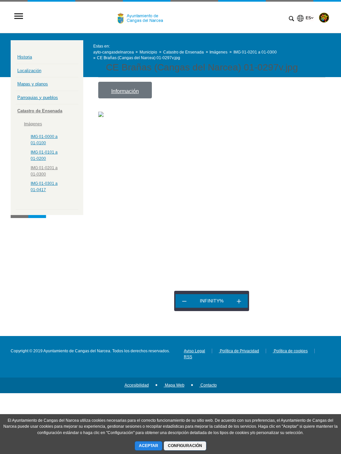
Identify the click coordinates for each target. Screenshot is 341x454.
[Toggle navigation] (19, 17)
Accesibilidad (137, 385)
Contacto (208, 385)
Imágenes (33, 124)
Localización (29, 70)
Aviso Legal (194, 351)
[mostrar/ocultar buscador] (291, 19)
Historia (24, 57)
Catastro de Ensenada (39, 110)
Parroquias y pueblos (37, 97)
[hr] (184, 301)
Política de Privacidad (239, 351)
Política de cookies (290, 351)
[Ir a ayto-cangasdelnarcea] (143, 17)
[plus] (239, 301)
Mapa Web (174, 385)
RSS (188, 357)
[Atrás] (101, 67)
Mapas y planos (32, 83)
